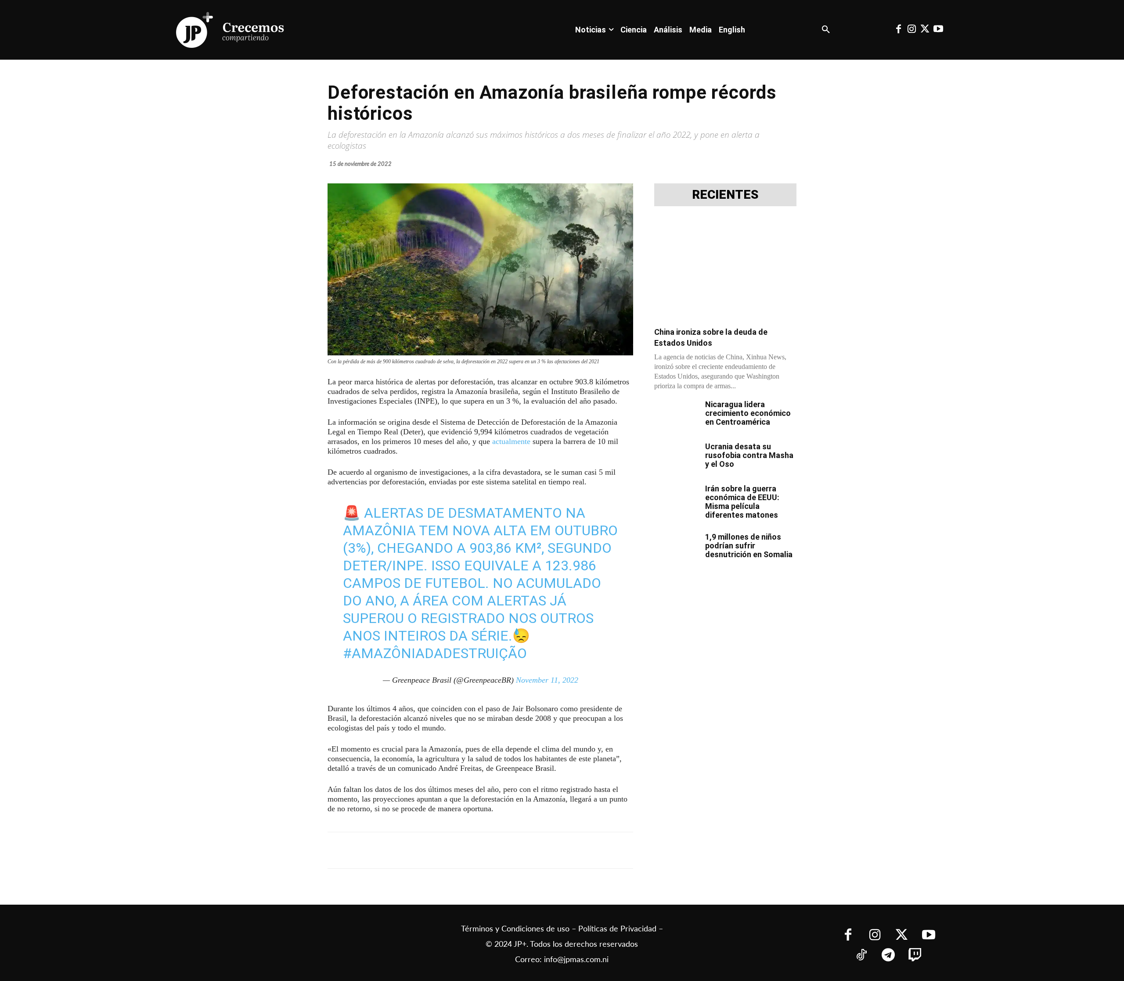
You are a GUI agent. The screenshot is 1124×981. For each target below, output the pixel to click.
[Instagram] (911, 30)
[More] (542, 850)
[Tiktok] (861, 956)
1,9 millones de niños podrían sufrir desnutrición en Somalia (749, 545)
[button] (825, 29)
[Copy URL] (521, 850)
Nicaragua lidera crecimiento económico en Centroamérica (748, 413)
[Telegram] (441, 850)
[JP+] (230, 29)
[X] (420, 850)
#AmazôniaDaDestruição (435, 653)
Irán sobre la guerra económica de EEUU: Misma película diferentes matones (742, 501)
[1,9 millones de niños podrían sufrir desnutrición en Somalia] (676, 548)
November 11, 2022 (547, 680)
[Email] (501, 850)
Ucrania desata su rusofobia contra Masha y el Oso (749, 455)
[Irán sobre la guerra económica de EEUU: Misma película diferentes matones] (676, 499)
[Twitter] (925, 30)
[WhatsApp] (461, 850)
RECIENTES (725, 195)
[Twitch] (915, 956)
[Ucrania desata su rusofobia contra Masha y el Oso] (676, 457)
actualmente (511, 441)
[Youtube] (938, 30)
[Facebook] (898, 30)
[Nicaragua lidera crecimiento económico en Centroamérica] (676, 415)
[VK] (481, 850)
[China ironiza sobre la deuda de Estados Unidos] (725, 269)
